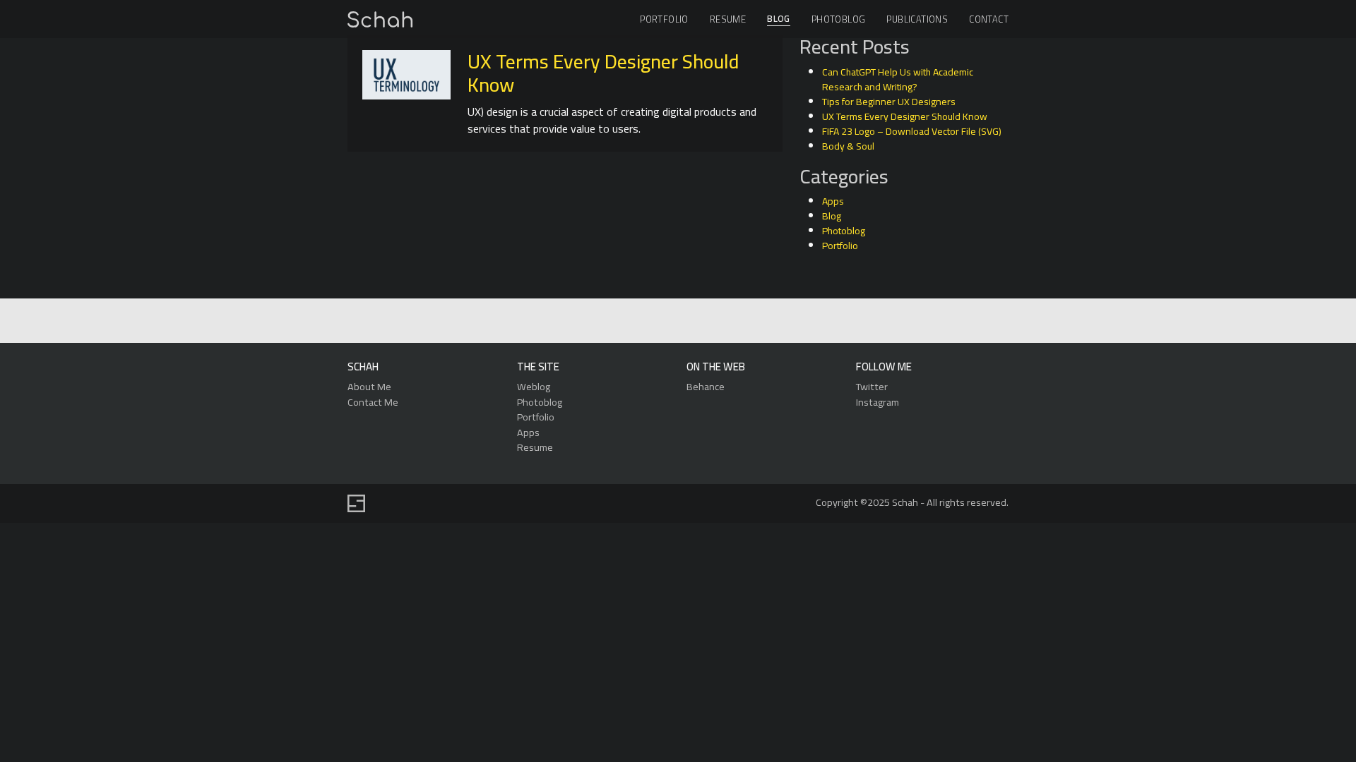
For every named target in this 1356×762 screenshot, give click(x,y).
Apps (833, 201)
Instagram (877, 401)
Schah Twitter (676, 321)
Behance (705, 386)
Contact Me (372, 401)
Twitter (872, 386)
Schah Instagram (708, 321)
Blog (778, 19)
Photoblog (838, 19)
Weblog (533, 386)
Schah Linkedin (609, 321)
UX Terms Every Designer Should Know (603, 73)
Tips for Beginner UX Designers (889, 101)
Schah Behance (643, 321)
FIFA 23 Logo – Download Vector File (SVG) (911, 131)
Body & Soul (848, 146)
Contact (989, 19)
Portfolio (664, 19)
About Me (369, 386)
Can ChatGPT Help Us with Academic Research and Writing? (897, 79)
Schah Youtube (741, 321)
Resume (728, 19)
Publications (917, 19)
